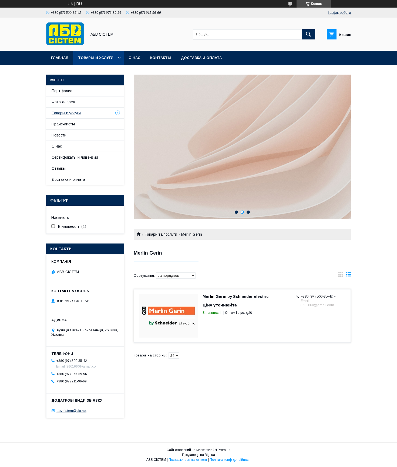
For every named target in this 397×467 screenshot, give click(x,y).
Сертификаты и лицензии (75, 157)
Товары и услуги (95, 58)
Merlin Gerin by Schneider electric (235, 296)
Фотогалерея (63, 102)
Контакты (160, 58)
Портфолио (62, 91)
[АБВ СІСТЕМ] (65, 44)
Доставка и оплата (201, 58)
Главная (59, 58)
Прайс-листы (63, 124)
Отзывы (59, 168)
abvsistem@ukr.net (71, 411)
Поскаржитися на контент (188, 460)
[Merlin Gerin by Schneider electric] (168, 316)
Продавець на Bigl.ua (198, 455)
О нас (134, 58)
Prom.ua (224, 450)
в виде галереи (340, 275)
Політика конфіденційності (230, 460)
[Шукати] (308, 34)
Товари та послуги (160, 234)
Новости (59, 135)
